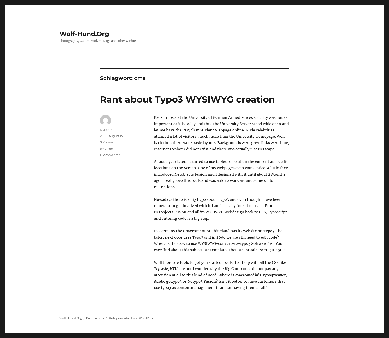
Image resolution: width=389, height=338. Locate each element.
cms (103, 148)
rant (110, 148)
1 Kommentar (110, 155)
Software (106, 142)
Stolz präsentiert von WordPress (131, 318)
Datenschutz (95, 318)
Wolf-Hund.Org (84, 34)
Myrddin (106, 129)
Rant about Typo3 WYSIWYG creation (187, 99)
